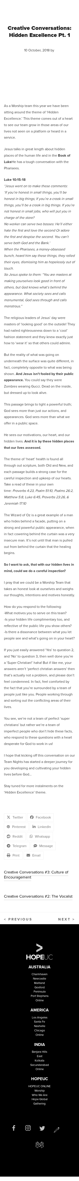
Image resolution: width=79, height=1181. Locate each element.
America (40, 1010)
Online (40, 1000)
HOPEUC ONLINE (39, 1086)
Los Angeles (39, 1017)
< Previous (18, 919)
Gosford (39, 987)
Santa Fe (39, 1022)
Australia (39, 967)
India (39, 1044)
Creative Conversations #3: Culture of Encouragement (36, 874)
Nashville (39, 1026)
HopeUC (39, 1079)
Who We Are (39, 1095)
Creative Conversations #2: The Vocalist (38, 896)
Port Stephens (39, 996)
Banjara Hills (39, 1052)
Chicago (39, 1030)
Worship (39, 1091)
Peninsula (40, 991)
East (39, 1056)
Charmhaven (39, 974)
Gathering (39, 1103)
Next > (66, 919)
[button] (15, 817)
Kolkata (39, 1060)
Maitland (39, 983)
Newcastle (39, 978)
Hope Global (40, 1099)
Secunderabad (39, 1065)
